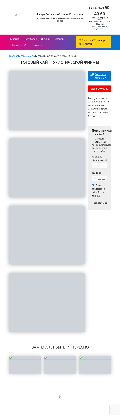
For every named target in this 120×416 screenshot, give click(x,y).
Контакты (36, 45)
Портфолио (30, 39)
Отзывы (59, 39)
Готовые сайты (26, 56)
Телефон (97, 172)
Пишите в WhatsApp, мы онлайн (92, 42)
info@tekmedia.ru (99, 29)
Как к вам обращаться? (99, 158)
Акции (47, 39)
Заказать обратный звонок (100, 18)
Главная (14, 39)
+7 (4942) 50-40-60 (60, 406)
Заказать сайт (20, 45)
